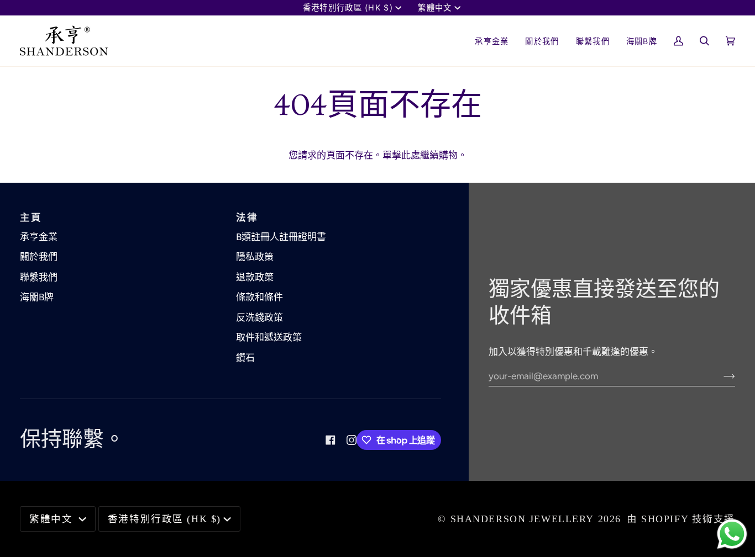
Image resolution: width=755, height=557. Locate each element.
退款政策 (255, 277)
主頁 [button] (30, 217)
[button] (542, 40)
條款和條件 (259, 297)
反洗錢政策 (259, 317)
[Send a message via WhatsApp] (732, 534)
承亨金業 (38, 236)
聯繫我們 (38, 277)
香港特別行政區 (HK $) (348, 7)
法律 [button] (247, 217)
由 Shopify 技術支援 (681, 518)
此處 (410, 155)
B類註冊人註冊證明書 (281, 236)
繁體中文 (435, 7)
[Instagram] (351, 440)
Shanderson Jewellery (522, 518)
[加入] (720, 376)
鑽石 (245, 357)
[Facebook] (330, 440)
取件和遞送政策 (269, 337)
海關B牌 (37, 297)
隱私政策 (255, 256)
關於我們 (38, 256)
